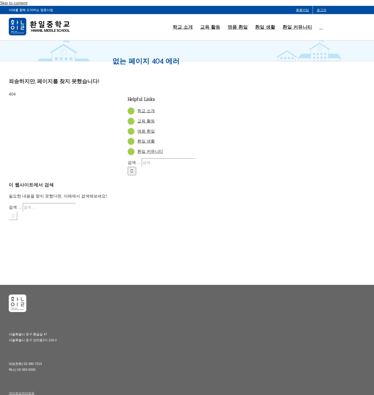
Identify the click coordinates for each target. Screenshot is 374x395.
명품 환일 (146, 131)
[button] (321, 26)
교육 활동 (146, 121)
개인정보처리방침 (21, 393)
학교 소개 (146, 110)
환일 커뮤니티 (150, 151)
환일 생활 (146, 141)
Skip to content (13, 3)
